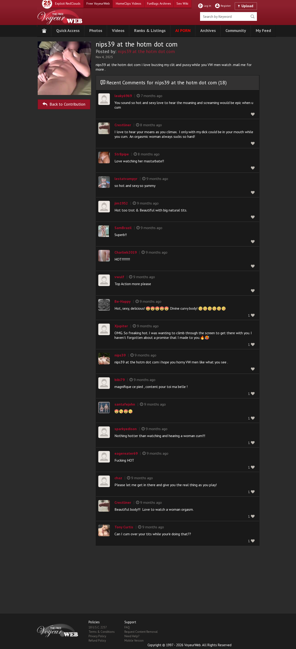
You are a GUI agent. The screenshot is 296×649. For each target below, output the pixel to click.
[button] (68, 31)
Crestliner (122, 125)
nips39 (120, 355)
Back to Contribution (67, 104)
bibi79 (119, 379)
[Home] (44, 31)
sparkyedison (125, 428)
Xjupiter (121, 326)
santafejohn (124, 404)
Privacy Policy (97, 636)
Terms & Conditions (102, 632)
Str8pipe (121, 154)
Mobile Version (134, 641)
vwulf (119, 276)
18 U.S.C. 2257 (98, 627)
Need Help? (131, 636)
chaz (118, 478)
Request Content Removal (141, 632)
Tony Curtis (123, 527)
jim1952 (121, 203)
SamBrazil (123, 227)
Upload (247, 5)
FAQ (127, 627)
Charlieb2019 (125, 252)
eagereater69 (126, 453)
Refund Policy (97, 641)
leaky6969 (123, 95)
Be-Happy (122, 301)
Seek (252, 16)
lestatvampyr (125, 178)
